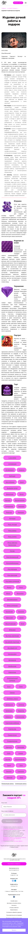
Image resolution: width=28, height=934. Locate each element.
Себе (8, 753)
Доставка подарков (12, 581)
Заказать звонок (18, 2)
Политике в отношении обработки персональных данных (12, 839)
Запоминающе (12, 599)
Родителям (20, 717)
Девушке (21, 512)
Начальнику (12, 654)
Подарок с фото (12, 699)
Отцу (9, 686)
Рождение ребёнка (12, 723)
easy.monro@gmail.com (14, 870)
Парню (12, 692)
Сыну (9, 765)
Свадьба (9, 747)
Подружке (9, 711)
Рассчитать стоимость (14, 863)
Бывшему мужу (12, 488)
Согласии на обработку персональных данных (14, 837)
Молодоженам (10, 624)
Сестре (7, 759)
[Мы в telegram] (15, 881)
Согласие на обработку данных (14, 912)
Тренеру (9, 771)
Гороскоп (21, 506)
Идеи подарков (12, 605)
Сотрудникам (19, 759)
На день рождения (12, 636)
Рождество (12, 729)
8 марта (21, 470)
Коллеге (21, 611)
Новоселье (12, 672)
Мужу (22, 624)
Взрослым (9, 494)
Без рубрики (10, 482)
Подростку (9, 705)
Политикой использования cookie (11, 926)
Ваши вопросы (14, 909)
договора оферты (18, 841)
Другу (21, 587)
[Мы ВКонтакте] (14, 897)
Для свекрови (12, 575)
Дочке (9, 587)
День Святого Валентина (12, 544)
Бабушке (12, 476)
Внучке (7, 500)
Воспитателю (19, 500)
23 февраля (10, 470)
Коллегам (9, 611)
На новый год (12, 648)
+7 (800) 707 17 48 (14, 875)
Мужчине (12, 630)
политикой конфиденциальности (11, 829)
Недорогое (12, 660)
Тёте (21, 765)
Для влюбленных (12, 563)
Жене (8, 593)
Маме (22, 618)
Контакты (14, 905)
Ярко (21, 777)
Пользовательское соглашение (14, 915)
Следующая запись (21, 783)
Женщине (20, 593)
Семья (20, 753)
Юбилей (9, 777)
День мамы (12, 530)
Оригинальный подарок (12, 679)
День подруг (12, 536)
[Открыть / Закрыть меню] (25, 2)
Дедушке (12, 518)
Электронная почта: (14, 868)
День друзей (12, 524)
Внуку (22, 494)
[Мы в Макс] (13, 881)
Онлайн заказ (14, 901)
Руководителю (12, 741)
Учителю (21, 771)
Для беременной (12, 557)
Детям (12, 551)
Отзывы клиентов (14, 907)
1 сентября (12, 458)
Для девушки (12, 569)
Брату (22, 482)
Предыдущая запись (7, 783)
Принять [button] (14, 930)
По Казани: (14, 873)
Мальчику (9, 618)
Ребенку (8, 717)
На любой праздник (12, 642)
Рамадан (21, 711)
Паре (21, 686)
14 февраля (12, 464)
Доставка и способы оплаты (14, 903)
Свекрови (20, 747)
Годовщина (9, 506)
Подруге (21, 705)
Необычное (12, 666)
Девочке (9, 512)
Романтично (12, 735)
